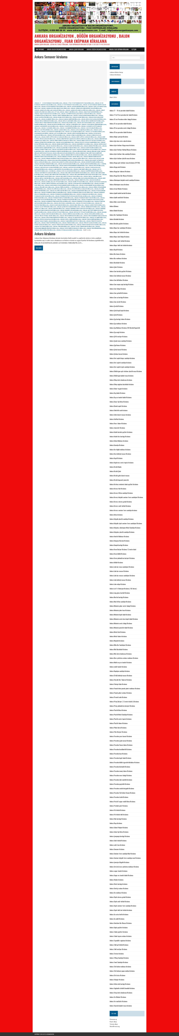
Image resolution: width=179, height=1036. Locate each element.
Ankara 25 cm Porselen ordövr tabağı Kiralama (123, 119)
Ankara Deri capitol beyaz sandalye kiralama (56, 137)
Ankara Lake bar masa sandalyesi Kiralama (48, 167)
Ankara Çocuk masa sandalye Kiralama (121, 341)
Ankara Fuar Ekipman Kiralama (119, 49)
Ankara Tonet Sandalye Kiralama (119, 962)
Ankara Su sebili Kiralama (98, 217)
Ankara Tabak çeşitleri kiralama (92, 219)
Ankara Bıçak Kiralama (68, 122)
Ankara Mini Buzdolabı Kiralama (119, 649)
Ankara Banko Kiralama (80, 117)
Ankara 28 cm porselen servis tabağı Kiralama (123, 128)
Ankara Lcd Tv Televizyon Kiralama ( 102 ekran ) (123, 589)
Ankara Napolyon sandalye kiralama (120, 671)
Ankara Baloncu (114, 206)
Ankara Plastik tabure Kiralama (60, 190)
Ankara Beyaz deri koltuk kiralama (45, 121)
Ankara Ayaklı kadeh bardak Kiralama (85, 115)
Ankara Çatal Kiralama (116, 315)
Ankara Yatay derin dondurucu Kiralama (72, 228)
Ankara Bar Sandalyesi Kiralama (119, 215)
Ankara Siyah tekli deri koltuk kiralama (54, 217)
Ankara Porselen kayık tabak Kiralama (120, 758)
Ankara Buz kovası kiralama (86, 122)
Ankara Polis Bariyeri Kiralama (118, 732)
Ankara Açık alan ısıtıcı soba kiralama (120, 141)
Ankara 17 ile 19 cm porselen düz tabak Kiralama (78, 103)
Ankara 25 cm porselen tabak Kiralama (69, 104)
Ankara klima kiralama (80, 158)
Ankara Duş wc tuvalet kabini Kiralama (87, 142)
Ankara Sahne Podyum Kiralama (94, 205)
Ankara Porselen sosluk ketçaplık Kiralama (122, 788)
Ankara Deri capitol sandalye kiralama (84, 137)
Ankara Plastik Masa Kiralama (56, 189)
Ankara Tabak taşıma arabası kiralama (47, 221)
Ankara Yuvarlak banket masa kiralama (69, 230)
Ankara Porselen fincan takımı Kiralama (121, 745)
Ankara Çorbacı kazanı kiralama (119, 354)
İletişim (134, 49)
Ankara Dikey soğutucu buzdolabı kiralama (90, 140)
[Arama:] (125, 58)
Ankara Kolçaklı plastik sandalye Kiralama (122, 519)
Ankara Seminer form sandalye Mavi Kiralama (80, 208)
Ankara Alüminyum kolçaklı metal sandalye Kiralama (78, 113)
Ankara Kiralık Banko (79, 151)
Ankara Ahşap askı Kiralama (69, 112)
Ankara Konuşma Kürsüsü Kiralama (45, 164)
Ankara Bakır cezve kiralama (62, 117)
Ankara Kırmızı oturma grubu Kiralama (70, 156)
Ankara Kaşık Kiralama (116, 458)
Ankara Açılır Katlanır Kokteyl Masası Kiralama (86, 108)
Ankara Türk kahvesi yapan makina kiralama (91, 224)
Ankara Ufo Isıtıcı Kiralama (43, 226)
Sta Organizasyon (49, 1034)
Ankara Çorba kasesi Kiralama (76, 135)
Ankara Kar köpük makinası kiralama (64, 149)
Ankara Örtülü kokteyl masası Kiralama (54, 183)
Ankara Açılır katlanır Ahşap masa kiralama (55, 108)
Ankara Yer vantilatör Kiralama (45, 230)
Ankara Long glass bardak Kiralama (68, 171)
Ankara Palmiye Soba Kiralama (118, 684)
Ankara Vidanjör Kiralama (61, 226)
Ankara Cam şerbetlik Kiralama (70, 128)
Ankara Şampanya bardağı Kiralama (68, 206)
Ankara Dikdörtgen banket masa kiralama (121, 376)
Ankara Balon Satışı (116, 72)
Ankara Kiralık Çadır (93, 151)
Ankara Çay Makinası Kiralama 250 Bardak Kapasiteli (125, 328)
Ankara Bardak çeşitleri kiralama (69, 119)
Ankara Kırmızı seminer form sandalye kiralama (56, 158)
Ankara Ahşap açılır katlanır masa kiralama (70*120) (125, 163)
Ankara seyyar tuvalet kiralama (57, 212)
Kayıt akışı (113, 1022)
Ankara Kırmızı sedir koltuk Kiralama (120, 506)
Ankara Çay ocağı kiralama (57, 133)
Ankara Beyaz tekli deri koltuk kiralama (47, 122)
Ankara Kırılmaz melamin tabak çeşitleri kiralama (124, 484)
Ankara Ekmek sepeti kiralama (61, 144)
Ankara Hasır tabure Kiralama (73, 146)
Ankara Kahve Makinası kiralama (91, 147)
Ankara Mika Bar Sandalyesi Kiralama (85, 178)
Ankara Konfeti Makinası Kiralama (92, 162)
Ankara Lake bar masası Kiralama (73, 167)
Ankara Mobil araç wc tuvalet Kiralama (54, 181)
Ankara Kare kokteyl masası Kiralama (88, 149)
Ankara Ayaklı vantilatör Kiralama (119, 197)
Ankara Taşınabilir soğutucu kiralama (73, 221)
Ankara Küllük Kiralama (97, 165)
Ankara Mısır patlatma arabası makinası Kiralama (124, 658)
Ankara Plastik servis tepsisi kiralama (120, 719)
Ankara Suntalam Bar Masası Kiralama (47, 219)
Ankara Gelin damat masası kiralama (120, 415)
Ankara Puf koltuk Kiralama (85, 203)
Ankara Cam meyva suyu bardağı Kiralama (121, 284)
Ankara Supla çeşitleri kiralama (70, 219)
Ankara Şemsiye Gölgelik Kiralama (71, 210)
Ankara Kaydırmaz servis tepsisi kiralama (58, 151)
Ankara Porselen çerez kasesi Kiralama (54, 192)
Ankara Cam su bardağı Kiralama (91, 128)
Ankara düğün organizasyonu (96, 49)
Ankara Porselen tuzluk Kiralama (83, 201)
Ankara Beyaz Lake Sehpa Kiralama (69, 121)
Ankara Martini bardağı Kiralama (91, 171)
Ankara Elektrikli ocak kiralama (82, 144)
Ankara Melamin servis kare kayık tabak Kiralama (85, 174)
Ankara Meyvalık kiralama (63, 178)
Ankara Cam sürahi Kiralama (43, 130)
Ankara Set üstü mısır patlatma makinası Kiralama (124, 867)
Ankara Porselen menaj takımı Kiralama (61, 198)
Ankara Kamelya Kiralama (42, 149)
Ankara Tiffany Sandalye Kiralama (90, 223)
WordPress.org (115, 1026)
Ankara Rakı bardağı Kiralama (59, 205)
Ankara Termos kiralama (70, 223)
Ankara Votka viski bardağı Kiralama (83, 226)
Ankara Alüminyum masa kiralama (119, 184)
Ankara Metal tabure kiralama (44, 178)
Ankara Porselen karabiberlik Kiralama (63, 194)
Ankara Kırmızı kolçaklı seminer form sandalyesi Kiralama (126, 497)
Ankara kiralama (44, 233)
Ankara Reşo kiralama (76, 205)
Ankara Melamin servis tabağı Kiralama (121, 623)
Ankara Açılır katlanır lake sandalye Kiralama (49, 110)
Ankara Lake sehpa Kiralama (82, 169)
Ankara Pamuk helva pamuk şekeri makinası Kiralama (61, 185)
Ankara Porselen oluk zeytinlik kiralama (121, 780)
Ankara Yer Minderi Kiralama (96, 228)
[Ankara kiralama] (70, 100)
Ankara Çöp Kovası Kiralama (56, 135)
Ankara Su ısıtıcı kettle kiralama (78, 217)
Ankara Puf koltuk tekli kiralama (119, 814)
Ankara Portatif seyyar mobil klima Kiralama (122, 801)
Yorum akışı (114, 1024)
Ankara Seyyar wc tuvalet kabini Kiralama (82, 212)
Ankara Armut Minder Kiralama (62, 115)
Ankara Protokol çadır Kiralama (64, 203)
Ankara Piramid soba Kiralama (44, 187)
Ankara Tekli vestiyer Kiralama (51, 223)
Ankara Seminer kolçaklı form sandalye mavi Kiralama (125, 858)
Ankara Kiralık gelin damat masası (119, 475)
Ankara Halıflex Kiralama (54, 146)
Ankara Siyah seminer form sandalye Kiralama (123, 906)
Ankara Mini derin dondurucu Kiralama (61, 180)
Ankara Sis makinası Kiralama (93, 214)
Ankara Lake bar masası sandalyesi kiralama (122, 575)
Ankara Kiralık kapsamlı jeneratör (63, 153)
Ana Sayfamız (40, 49)
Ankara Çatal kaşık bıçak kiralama (81, 130)
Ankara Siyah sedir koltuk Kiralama (71, 215)
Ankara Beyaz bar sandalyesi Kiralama (93, 119)
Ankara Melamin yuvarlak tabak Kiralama (69, 176)
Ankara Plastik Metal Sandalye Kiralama (80, 189)
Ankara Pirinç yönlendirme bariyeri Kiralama (122, 706)
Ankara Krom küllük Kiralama (49, 165)
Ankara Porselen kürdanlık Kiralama (120, 767)
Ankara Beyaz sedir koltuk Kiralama (92, 121)
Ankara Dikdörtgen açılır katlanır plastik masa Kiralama (75, 139)
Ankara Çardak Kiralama (62, 130)
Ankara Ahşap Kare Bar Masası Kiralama (47, 113)
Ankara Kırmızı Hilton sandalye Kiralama (74, 155)
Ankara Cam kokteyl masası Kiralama (46, 126)
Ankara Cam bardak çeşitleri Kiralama (93, 124)
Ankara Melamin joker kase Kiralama (120, 610)
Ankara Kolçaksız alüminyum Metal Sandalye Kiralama (125, 528)
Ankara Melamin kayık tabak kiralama (56, 174)
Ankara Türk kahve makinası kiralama (63, 224)
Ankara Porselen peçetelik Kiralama (69, 199)
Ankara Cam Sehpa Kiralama (50, 128)
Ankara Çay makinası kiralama (75, 131)
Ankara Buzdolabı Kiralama (56, 124)
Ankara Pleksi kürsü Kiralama (81, 190)
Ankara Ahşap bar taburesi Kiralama (90, 112)
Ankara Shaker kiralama (116, 880)
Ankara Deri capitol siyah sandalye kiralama (122, 367)
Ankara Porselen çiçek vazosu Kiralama (80, 192)
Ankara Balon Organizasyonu (56, 49)
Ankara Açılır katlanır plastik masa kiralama (80, 110)
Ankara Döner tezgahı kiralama (44, 142)
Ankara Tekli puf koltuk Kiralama (119, 945)
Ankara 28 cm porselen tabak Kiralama (53, 106)
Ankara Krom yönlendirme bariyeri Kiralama (73, 165)
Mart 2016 (113, 97)
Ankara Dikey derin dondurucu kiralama (63, 140)
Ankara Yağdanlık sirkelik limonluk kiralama (122, 988)
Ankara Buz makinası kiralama (118, 258)
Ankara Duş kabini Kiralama (65, 142)
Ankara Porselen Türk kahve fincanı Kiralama (56, 201)
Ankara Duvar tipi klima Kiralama (119, 402)
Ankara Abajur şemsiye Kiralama (77, 106)
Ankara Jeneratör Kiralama (92, 146)
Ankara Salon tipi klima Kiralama (45, 206)
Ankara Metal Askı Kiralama (92, 176)
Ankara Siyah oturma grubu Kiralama (46, 215)
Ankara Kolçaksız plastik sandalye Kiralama (65, 162)
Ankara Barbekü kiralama (49, 119)
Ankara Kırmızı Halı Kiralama (50, 155)
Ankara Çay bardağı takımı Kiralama (53, 131)
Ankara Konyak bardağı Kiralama (68, 164)
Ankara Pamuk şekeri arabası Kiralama (91, 185)
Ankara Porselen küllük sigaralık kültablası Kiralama (73, 196)
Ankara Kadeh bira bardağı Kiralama (68, 147)
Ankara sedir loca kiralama (117, 845)
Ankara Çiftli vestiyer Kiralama (77, 133)
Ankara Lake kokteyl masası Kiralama (60, 169)
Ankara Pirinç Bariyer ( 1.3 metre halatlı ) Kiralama (71, 187)
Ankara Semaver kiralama (56, 208)
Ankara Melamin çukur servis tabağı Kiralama (75, 172)
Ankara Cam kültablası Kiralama (69, 126)
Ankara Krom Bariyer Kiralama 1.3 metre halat (123, 549)
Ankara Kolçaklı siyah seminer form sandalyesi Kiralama (65, 160)
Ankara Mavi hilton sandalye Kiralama (47, 172)
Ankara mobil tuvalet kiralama (78, 181)
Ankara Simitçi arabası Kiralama (72, 214)
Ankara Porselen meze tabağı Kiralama (86, 198)
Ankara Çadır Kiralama (76, 49)
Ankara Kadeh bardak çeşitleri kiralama (121, 432)
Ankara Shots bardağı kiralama (51, 214)
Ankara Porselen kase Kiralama (86, 194)
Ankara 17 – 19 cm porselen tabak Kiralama (48, 103)
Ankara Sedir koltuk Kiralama (90, 206)
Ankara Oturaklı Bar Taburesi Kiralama (81, 183)
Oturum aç (113, 1019)
